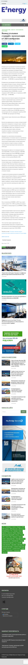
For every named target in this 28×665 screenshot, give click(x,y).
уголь (14, 247)
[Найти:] (14, 411)
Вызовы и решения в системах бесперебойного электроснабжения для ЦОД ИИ (14, 297)
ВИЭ (23, 526)
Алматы (14, 526)
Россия (22, 534)
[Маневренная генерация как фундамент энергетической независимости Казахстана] (6, 380)
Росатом (17, 534)
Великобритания (5, 530)
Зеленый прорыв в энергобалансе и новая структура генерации (16, 390)
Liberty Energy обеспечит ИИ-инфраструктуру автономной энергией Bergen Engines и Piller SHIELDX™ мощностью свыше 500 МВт (18, 363)
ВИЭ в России (21, 528)
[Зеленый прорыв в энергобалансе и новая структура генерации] (6, 389)
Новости (13, 29)
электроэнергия (17, 550)
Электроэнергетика (6, 29)
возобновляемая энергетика (8, 542)
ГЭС (11, 530)
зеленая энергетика (6, 544)
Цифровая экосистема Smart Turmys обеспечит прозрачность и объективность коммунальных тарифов (13, 321)
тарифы (22, 548)
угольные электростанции (8, 248)
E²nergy (10, 40)
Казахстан (10, 532)
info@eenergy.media (10, 593)
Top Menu (5, 1)
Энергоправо (4, 30)
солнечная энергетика (6, 548)
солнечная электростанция (19, 546)
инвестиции (13, 544)
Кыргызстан (19, 532)
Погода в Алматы (6, 612)
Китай (14, 532)
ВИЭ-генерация (5, 528)
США (7, 247)
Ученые (4, 538)
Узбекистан (15, 536)
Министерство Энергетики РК (8, 534)
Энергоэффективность (20, 538)
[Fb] (23, 3)
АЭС (3, 526)
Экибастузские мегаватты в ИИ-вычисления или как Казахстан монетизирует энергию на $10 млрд (18, 373)
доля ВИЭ (20, 542)
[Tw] (26, 3)
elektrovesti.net (5, 236)
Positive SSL (4, 656)
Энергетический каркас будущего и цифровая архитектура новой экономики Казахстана (14, 273)
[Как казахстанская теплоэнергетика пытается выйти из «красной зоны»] (6, 514)
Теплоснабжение (19, 29)
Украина (20, 536)
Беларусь (19, 526)
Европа (20, 530)
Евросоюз (4, 532)
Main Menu (7, 24)
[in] (24, 3)
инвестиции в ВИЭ (21, 544)
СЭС (7, 536)
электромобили (9, 550)
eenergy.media (9, 595)
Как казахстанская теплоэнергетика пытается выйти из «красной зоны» (17, 515)
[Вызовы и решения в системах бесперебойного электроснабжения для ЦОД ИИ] (14, 295)
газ (15, 542)
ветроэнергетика (15, 540)
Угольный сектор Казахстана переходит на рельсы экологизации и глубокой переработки (18, 399)
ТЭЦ (10, 536)
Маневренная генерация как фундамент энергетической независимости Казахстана (18, 382)
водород (21, 540)
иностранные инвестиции (7, 546)
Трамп (10, 247)
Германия (16, 530)
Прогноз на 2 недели (7, 615)
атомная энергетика (6, 540)
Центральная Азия (10, 538)
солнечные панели (16, 548)
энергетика (4, 552)
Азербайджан (8, 526)
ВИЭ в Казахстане (13, 528)
